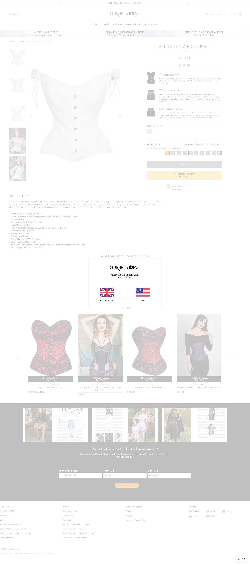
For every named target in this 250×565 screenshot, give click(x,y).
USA (143, 300)
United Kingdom (107, 300)
